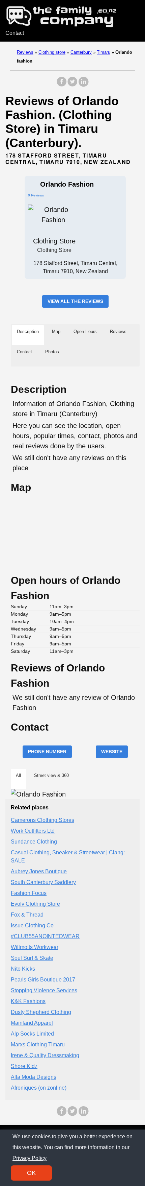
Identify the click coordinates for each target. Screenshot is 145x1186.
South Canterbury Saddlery (43, 882)
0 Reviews (36, 195)
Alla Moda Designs (33, 1077)
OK (31, 1172)
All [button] (18, 775)
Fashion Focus (29, 893)
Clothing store (51, 52)
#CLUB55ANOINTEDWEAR (45, 936)
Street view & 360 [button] (51, 775)
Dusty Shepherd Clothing (41, 1012)
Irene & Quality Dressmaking (45, 1055)
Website (111, 751)
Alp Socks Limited (32, 1034)
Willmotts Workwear (34, 947)
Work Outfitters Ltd (33, 831)
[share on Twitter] (72, 85)
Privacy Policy (29, 1158)
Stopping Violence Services (44, 990)
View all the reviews (75, 301)
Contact (14, 33)
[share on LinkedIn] (83, 85)
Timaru (103, 52)
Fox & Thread (27, 915)
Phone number (47, 751)
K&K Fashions (28, 1001)
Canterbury (81, 52)
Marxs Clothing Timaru (38, 1044)
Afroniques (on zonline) (38, 1088)
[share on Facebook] (61, 85)
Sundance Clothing (34, 842)
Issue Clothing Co (32, 925)
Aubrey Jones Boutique (39, 871)
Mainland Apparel (32, 1023)
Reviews (25, 52)
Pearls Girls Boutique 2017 (43, 979)
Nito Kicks (23, 969)
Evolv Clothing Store (35, 904)
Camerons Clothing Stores (42, 820)
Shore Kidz (24, 1066)
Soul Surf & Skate (32, 958)
